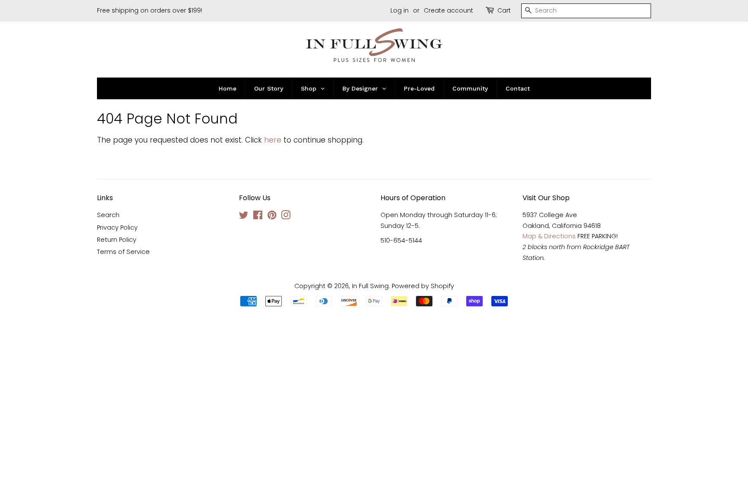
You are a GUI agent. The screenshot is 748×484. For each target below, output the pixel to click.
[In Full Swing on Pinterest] (272, 216)
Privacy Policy (117, 227)
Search (108, 215)
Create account (448, 10)
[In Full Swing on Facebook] (258, 216)
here (272, 140)
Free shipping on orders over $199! (149, 10)
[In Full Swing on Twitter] (243, 216)
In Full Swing (370, 286)
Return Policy (116, 239)
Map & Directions (549, 236)
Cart (504, 10)
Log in (399, 10)
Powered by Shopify (423, 286)
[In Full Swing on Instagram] (285, 216)
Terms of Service (123, 251)
